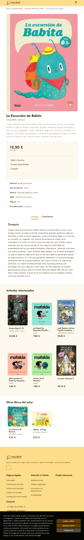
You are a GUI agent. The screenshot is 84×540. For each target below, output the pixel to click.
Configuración (68, 530)
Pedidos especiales (38, 484)
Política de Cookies (14, 493)
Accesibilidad (36, 495)
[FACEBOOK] (8, 467)
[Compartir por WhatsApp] (20, 173)
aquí (39, 535)
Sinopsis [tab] (35, 216)
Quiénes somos (37, 480)
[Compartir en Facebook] (11, 173)
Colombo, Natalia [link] (15, 119)
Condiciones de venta (14, 484)
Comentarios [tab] (47, 216)
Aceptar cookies (68, 521)
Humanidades (17, 8)
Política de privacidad (14, 488)
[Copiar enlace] (29, 173)
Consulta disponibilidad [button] (20, 164)
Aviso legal (10, 480)
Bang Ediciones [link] (25, 183)
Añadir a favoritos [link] (17, 160)
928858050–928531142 (16, 511)
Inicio (8, 8)
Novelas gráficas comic (34, 8)
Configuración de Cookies (16, 497)
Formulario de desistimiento (36, 489)
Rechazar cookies (68, 526)
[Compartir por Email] (25, 173)
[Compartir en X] (16, 173)
